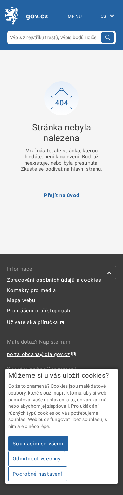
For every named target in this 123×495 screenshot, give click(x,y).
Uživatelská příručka (32, 322)
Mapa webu (21, 300)
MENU (75, 16)
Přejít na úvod (61, 195)
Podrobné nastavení (38, 474)
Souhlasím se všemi (38, 443)
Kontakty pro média (31, 290)
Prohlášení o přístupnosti (39, 311)
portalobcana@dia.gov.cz (38, 354)
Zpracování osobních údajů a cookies (54, 280)
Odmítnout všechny (37, 458)
